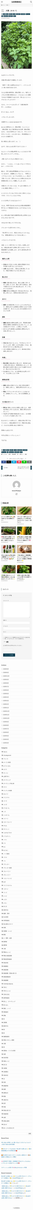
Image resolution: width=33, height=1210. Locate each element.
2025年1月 (6, 707)
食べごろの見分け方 (8, 1128)
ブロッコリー (7, 875)
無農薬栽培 (6, 1036)
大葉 (14, 14)
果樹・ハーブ (7, 1008)
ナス (4, 843)
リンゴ (5, 892)
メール (5, 626)
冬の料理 (5, 917)
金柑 (4, 1117)
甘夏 (4, 1043)
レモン (5, 903)
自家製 (5, 1068)
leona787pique (16, 490)
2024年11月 (6, 714)
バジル (5, 857)
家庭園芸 (18, 14)
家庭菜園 (5, 969)
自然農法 (5, 1071)
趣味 (26, 454)
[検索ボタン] (31, 2)
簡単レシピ (6, 1061)
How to (5, 751)
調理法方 (5, 1093)
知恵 (4, 1054)
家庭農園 (23, 14)
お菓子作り (6, 776)
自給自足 (6, 16)
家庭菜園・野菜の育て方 (10, 973)
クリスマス (6, 797)
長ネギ (5, 1124)
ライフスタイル (7, 885)
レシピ (5, 896)
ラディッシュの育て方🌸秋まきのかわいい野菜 (14, 1167)
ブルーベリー (7, 871)
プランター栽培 (7, 868)
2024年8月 (6, 725)
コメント (6, 600)
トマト (5, 839)
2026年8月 (6, 669)
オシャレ (5, 773)
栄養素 (5, 1022)
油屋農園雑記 (16, 2)
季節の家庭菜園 (7, 955)
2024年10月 (6, 718)
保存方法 (5, 910)
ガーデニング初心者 (8, 783)
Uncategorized (7, 755)
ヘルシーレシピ (7, 878)
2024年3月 (6, 743)
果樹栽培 (5, 1012)
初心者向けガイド (8, 924)
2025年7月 (6, 686)
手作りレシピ (7, 991)
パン (4, 860)
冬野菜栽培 (6, 920)
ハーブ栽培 (6, 853)
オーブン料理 (7, 762)
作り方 (5, 906)
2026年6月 (6, 672)
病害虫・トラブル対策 (9, 1050)
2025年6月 (6, 690)
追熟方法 (5, 1100)
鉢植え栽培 (6, 1121)
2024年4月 (6, 739)
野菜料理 (5, 1114)
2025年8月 (6, 683)
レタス (5, 899)
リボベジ (5, 889)
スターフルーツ (7, 822)
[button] (3, 462)
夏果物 (5, 941)
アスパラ (5, 759)
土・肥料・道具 (7, 938)
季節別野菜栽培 (7, 959)
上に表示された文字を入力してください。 (13, 645)
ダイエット (6, 829)
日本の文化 (6, 994)
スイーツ (5, 818)
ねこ (4, 846)
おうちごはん (7, 766)
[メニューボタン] (2, 2)
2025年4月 (6, 697)
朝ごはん (28, 14)
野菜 (14, 16)
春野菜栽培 (6, 998)
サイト (4, 631)
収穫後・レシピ (7, 931)
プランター (6, 864)
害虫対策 (5, 962)
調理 (4, 1089)
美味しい (21, 454)
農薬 (4, 1096)
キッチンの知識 (7, 790)
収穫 (4, 14)
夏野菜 (10, 14)
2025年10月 (6, 676)
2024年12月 (6, 711)
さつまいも (6, 808)
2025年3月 (6, 700)
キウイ (5, 787)
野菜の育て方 (7, 1110)
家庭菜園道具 (7, 976)
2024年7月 (6, 728)
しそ (4, 811)
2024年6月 (6, 732)
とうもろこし (7, 836)
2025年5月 (6, 693)
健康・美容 (6, 913)
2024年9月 (6, 721)
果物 (4, 1015)
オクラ (5, 769)
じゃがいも (6, 815)
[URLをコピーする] (29, 462)
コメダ (5, 804)
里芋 (4, 1103)
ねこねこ (5, 850)
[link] (16, 494)
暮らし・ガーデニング (9, 1001)
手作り (5, 987)
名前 (5, 620)
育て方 (5, 1064)
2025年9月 (6, 679)
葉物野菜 (10, 16)
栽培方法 (5, 1026)
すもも (5, 825)
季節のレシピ (7, 952)
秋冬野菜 (5, 1057)
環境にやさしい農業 (8, 1040)
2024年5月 (6, 735)
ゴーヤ (5, 801)
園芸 (7, 14)
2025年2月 (6, 704)
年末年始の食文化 (8, 984)
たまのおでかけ (7, 832)
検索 (30, 1133)
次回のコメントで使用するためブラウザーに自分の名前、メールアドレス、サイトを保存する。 (17, 638)
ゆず (4, 882)
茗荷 (4, 1082)
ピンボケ (5, 454)
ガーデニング (7, 780)
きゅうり (5, 794)
